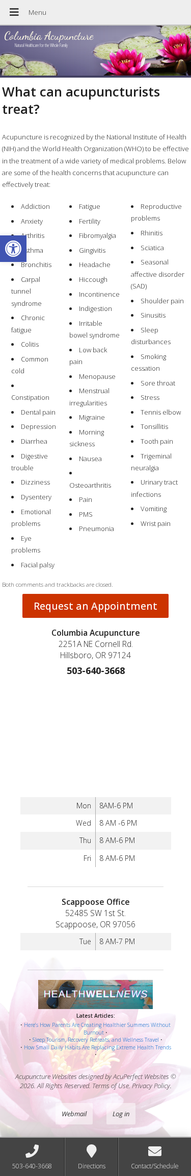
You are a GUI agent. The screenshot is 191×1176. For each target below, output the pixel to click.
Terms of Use (110, 1085)
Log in (121, 1113)
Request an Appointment (95, 606)
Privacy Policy (151, 1085)
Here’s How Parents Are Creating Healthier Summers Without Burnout (97, 1028)
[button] (13, 248)
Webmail (74, 1113)
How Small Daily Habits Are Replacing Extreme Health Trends (97, 1047)
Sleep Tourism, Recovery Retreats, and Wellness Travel (96, 1039)
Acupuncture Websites (46, 1076)
